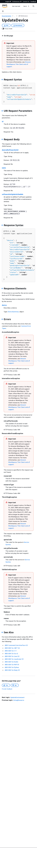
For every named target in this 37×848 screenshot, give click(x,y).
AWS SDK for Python (12, 667)
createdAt (14, 245)
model (12, 261)
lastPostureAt (16, 259)
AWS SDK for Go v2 (11, 653)
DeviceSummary (13, 312)
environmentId (16, 252)
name (9, 97)
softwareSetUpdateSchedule (19, 99)
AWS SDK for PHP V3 (12, 664)
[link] (23, 16)
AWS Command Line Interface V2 (16, 645)
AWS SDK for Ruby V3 (12, 670)
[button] (7, 36)
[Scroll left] (11, 6)
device (10, 240)
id (2, 121)
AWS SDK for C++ (11, 651)
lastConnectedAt (17, 256)
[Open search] (33, 6)
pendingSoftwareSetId (19, 265)
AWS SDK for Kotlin (11, 662)
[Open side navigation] (3, 11)
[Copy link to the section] (2, 79)
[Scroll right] (28, 6)
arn (11, 243)
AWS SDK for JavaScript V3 (14, 659)
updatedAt (14, 275)
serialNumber (16, 268)
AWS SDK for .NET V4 (12, 648)
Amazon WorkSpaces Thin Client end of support (19, 64)
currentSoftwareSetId (19, 247)
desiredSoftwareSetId (16, 95)
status (13, 272)
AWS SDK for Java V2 (12, 656)
